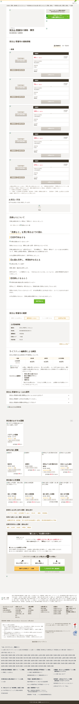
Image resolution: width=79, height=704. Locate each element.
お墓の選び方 (18, 611)
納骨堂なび (50, 649)
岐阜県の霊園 (4, 660)
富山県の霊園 (43, 657)
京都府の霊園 (41, 660)
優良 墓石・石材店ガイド (68, 649)
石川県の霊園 (50, 657)
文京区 (13, 527)
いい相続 (29, 672)
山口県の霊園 (34, 663)
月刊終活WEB (4, 693)
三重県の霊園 (26, 660)
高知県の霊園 (64, 663)
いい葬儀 (3, 672)
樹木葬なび (43, 649)
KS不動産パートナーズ (43, 684)
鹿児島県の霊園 (42, 666)
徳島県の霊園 (41, 663)
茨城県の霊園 (56, 655)
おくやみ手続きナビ (6, 690)
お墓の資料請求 (6, 610)
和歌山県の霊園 (72, 660)
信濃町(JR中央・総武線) (13, 520)
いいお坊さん (9, 672)
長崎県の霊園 (11, 666)
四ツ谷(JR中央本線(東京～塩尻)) (31, 520)
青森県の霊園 (11, 655)
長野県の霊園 (72, 657)
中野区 (24, 527)
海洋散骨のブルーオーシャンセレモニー (63, 683)
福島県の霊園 (49, 655)
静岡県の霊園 (11, 660)
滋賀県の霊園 (34, 660)
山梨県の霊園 (65, 657)
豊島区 (29, 527)
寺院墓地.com (57, 649)
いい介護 (56, 674)
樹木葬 (29, 611)
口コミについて (24, 620)
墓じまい (17, 617)
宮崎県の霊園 (34, 666)
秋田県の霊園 (34, 655)
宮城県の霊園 (26, 655)
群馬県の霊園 (71, 655)
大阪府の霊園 (49, 660)
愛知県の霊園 (19, 660)
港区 (8, 527)
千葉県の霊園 (11, 657)
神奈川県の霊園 (27, 657)
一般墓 (39, 513)
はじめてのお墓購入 (20, 608)
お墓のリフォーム (45, 611)
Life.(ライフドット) (11, 649)
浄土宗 (33, 513)
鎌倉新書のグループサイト (39, 641)
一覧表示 (66, 45)
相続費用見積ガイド (37, 672)
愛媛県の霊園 (56, 663)
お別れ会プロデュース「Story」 (61, 686)
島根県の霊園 (11, 663)
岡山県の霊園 (19, 663)
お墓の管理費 (44, 610)
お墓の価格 (18, 610)
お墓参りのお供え (57, 610)
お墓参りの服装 (57, 611)
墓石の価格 (43, 608)
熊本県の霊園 (19, 666)
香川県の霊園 (49, 663)
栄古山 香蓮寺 (15, 30)
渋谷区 (18, 527)
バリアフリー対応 (12, 513)
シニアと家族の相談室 (17, 690)
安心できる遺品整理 (43, 681)
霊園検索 (5, 608)
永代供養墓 (30, 610)
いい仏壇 (3, 681)
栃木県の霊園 (64, 655)
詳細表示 (58, 45)
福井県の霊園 (57, 657)
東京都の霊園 (19, 657)
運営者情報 (4, 620)
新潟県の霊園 (35, 657)
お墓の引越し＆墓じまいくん (8, 652)
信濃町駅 (20, 33)
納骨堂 (29, 613)
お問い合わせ (31, 620)
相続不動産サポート (32, 681)
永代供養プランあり (24, 513)
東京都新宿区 (13, 33)
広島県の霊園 (26, 663)
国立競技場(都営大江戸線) (49, 520)
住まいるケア (62, 674)
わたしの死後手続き (32, 684)
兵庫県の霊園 (56, 660)
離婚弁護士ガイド (43, 675)
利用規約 (8, 620)
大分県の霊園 (26, 666)
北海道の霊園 (4, 655)
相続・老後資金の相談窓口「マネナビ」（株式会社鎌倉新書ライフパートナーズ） (37, 691)
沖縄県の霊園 (50, 666)
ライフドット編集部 (15, 375)
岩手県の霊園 (19, 655)
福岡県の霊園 (71, 663)
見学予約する (39, 301)
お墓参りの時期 (57, 613)
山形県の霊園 (41, 655)
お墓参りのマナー (57, 608)
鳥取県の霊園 (4, 663)
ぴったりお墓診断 (7, 611)
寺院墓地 (44, 513)
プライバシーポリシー (15, 620)
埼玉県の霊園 (4, 657)
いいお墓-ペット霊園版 (34, 649)
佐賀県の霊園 (4, 666)
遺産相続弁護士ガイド (32, 675)
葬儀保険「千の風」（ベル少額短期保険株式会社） (39, 694)
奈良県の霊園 (64, 660)
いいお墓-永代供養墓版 (22, 649)
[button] (58, 17)
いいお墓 (3, 649)
